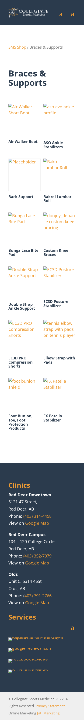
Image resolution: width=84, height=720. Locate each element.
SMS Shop (17, 47)
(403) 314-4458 (37, 516)
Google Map (37, 523)
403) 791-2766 (38, 595)
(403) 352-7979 (37, 556)
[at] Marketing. (48, 713)
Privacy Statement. (51, 705)
